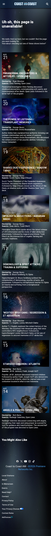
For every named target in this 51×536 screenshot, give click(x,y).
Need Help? (6, 492)
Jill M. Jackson (15, 371)
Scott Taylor (14, 178)
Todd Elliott (25, 226)
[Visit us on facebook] (17, 461)
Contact (5, 496)
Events (4, 488)
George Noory (18, 127)
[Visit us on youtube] (25, 461)
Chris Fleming (14, 83)
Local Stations (8, 476)
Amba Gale (13, 129)
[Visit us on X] (21, 461)
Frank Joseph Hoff (30, 371)
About (4, 480)
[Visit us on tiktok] (33, 461)
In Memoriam (7, 484)
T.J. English (14, 323)
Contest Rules (8, 513)
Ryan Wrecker (18, 81)
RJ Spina (29, 274)
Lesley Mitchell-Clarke (28, 323)
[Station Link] (25, 4)
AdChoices (6, 517)
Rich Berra (17, 369)
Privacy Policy (7, 501)
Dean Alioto (14, 226)
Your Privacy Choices (10, 509)
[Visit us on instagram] (29, 461)
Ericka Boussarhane (27, 129)
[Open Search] (47, 4)
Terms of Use (7, 505)
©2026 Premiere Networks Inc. (31, 468)
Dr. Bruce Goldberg (17, 274)
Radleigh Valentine (17, 417)
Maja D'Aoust (26, 178)
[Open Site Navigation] (4, 4)
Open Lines (25, 83)
